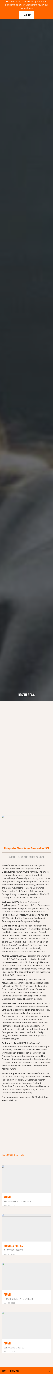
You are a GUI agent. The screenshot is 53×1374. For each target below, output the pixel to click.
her (15, 1100)
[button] (26, 1370)
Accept (26, 15)
